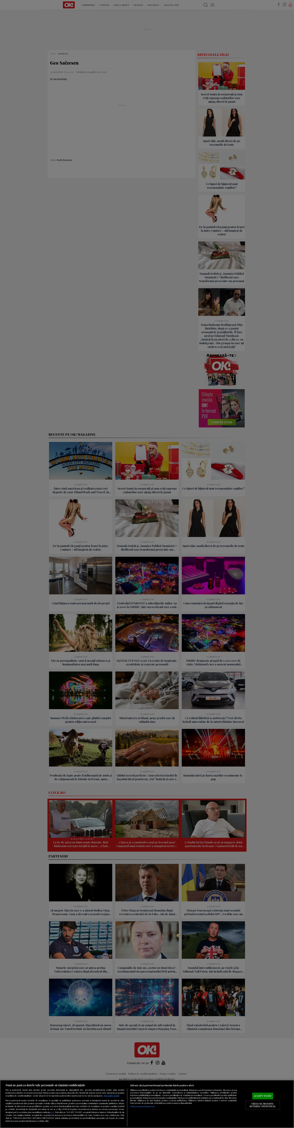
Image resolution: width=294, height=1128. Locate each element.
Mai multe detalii (111, 1095)
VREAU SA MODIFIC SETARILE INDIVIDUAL (263, 1105)
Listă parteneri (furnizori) (142, 1106)
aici (52, 1112)
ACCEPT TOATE (262, 1095)
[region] (147, 1104)
